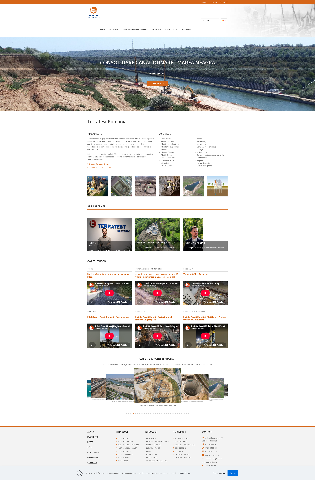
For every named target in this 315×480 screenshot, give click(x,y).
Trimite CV (224, 2)
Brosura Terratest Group (99, 164)
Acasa (90, 431)
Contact (204, 2)
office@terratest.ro (212, 455)
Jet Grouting (151, 454)
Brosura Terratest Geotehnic (100, 167)
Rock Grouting (181, 438)
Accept (233, 473)
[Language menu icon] (223, 20)
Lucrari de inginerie (183, 457)
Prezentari (93, 457)
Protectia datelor (210, 462)
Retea (90, 442)
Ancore (149, 451)
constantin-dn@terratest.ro (214, 459)
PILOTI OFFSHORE (124, 457)
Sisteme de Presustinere (185, 445)
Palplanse (179, 451)
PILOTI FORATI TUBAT (125, 441)
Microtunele (151, 457)
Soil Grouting (181, 441)
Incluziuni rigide (153, 448)
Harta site (213, 2)
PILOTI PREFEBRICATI (125, 454)
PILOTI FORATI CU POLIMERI (127, 448)
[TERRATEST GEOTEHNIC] (93, 12)
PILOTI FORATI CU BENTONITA (128, 445)
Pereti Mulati (123, 461)
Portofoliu (93, 452)
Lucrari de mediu (182, 454)
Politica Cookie (210, 465)
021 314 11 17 (211, 451)
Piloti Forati (123, 438)
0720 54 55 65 (211, 448)
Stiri (89, 447)
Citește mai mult (219, 473)
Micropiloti (151, 438)
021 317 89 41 (211, 444)
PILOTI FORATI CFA (124, 451)
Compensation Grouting (156, 461)
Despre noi (93, 437)
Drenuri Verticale (153, 445)
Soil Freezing (180, 448)
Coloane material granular (157, 441)
